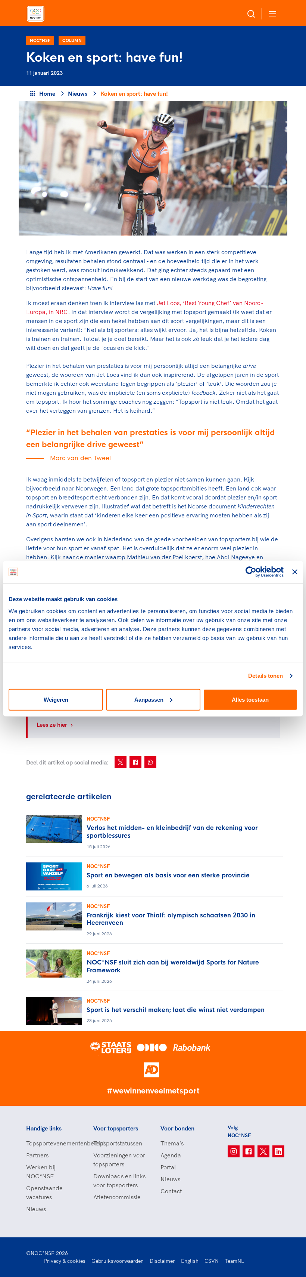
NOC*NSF (40, 40)
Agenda (170, 1155)
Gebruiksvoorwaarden (117, 1261)
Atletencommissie (117, 1197)
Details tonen (265, 676)
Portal (168, 1167)
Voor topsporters (115, 1128)
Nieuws (77, 93)
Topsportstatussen (117, 1143)
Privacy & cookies (64, 1261)
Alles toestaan (250, 699)
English (190, 1261)
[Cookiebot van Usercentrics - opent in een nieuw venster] (251, 572)
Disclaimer (162, 1261)
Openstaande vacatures (44, 1192)
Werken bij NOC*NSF (41, 1171)
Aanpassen (148, 699)
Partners (37, 1155)
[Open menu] (271, 13)
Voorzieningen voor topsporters (119, 1159)
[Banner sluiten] (294, 572)
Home (47, 93)
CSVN (211, 1261)
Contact (171, 1191)
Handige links (44, 1128)
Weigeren (56, 699)
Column (72, 40)
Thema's (172, 1143)
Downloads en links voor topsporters (119, 1180)
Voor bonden (177, 1128)
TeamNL (234, 1261)
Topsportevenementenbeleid (52, 1143)
